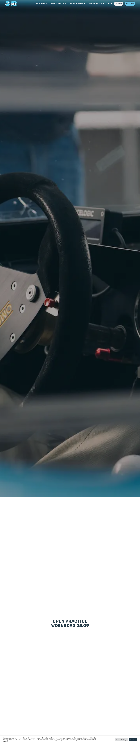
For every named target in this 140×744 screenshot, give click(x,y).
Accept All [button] (133, 740)
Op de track (40, 3)
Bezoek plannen (76, 3)
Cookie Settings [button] (121, 740)
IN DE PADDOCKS (57, 3)
